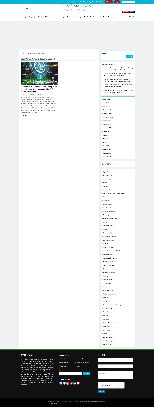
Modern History (107, 269)
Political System (108, 283)
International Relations (36, 80)
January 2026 (107, 113)
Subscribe (109, 2)
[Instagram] (67, 383)
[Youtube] (78, 383)
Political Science (108, 280)
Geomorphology (108, 233)
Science (69, 17)
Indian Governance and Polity (111, 251)
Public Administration (109, 294)
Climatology (106, 200)
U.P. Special (93, 17)
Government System (109, 240)
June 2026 (106, 103)
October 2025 (107, 121)
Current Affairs (107, 204)
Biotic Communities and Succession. (114, 193)
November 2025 (108, 117)
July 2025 (106, 131)
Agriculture (106, 172)
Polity (46, 17)
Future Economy (108, 226)
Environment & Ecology (58, 17)
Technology (78, 17)
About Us (71, 2)
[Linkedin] (74, 383)
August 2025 (107, 128)
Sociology (111, 17)
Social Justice (107, 308)
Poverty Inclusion (108, 290)
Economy (23, 17)
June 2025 (106, 135)
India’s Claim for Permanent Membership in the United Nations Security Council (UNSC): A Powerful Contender (39, 89)
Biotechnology (107, 190)
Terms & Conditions (97, 2)
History (40, 17)
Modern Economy (108, 265)
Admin (24, 94)
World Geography (108, 341)
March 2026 (106, 106)
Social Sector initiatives (110, 312)
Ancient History (107, 175)
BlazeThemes (54, 403)
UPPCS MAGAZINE (77, 5)
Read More (24, 115)
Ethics (105, 222)
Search (104, 53)
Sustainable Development (110, 323)
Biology (105, 186)
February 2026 (107, 110)
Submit (101, 391)
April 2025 (106, 142)
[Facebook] (60, 383)
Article (105, 182)
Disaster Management (109, 211)
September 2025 (108, 124)
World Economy (27, 83)
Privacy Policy (87, 2)
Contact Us (79, 2)
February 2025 (107, 149)
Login (117, 2)
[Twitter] (64, 383)
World (86, 17)
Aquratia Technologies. (92, 401)
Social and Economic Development (113, 305)
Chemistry (106, 197)
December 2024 (107, 157)
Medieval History (108, 262)
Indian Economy (108, 247)
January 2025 (107, 153)
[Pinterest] (71, 383)
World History (107, 344)
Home (23, 53)
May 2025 (106, 139)
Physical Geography (109, 272)
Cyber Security (107, 208)
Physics (105, 276)
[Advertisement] (77, 35)
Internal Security (108, 254)
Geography (32, 17)
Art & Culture (107, 179)
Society (105, 315)
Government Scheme (109, 236)
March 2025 (106, 146)
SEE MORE (106, 301)
